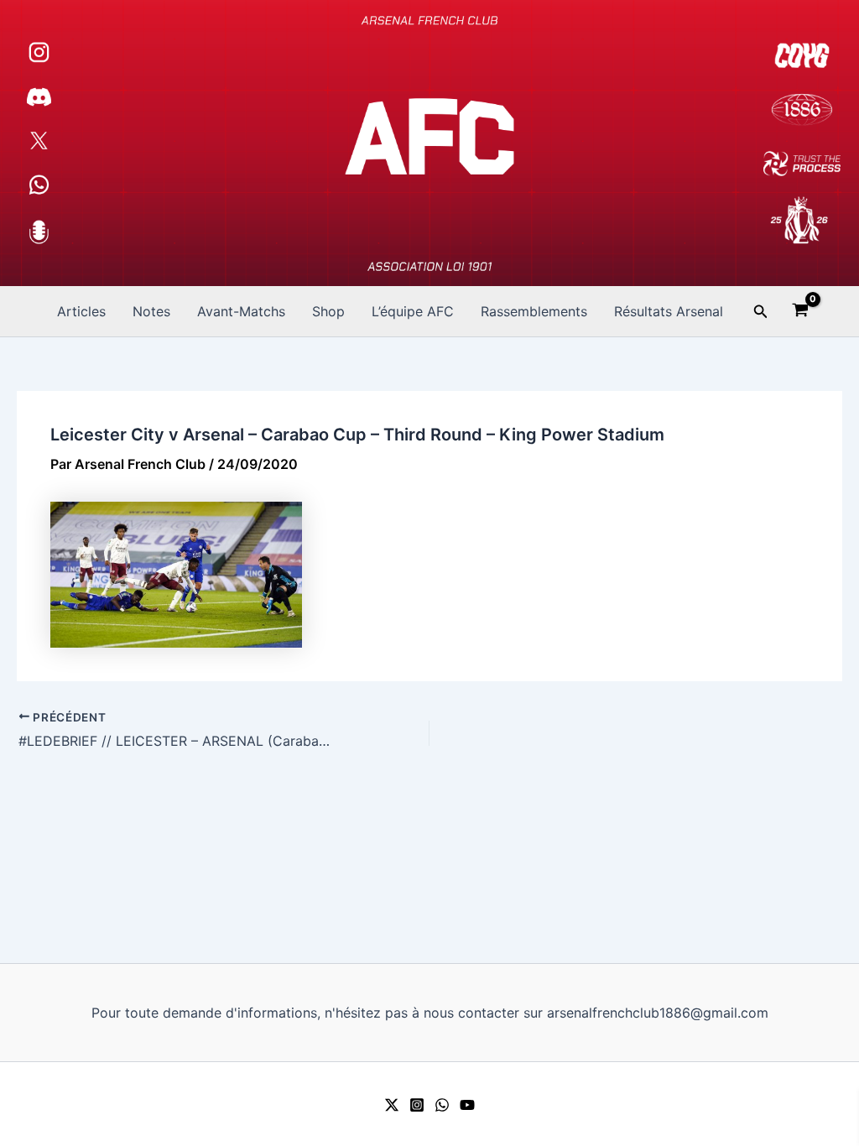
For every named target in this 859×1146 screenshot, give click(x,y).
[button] (760, 311)
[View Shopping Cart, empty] (800, 312)
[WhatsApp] (442, 1104)
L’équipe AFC (413, 311)
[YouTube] (467, 1104)
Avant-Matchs (241, 311)
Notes (151, 311)
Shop (328, 311)
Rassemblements (534, 311)
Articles (81, 311)
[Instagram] (416, 1104)
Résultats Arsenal (668, 311)
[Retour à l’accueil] (429, 143)
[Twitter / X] (391, 1104)
